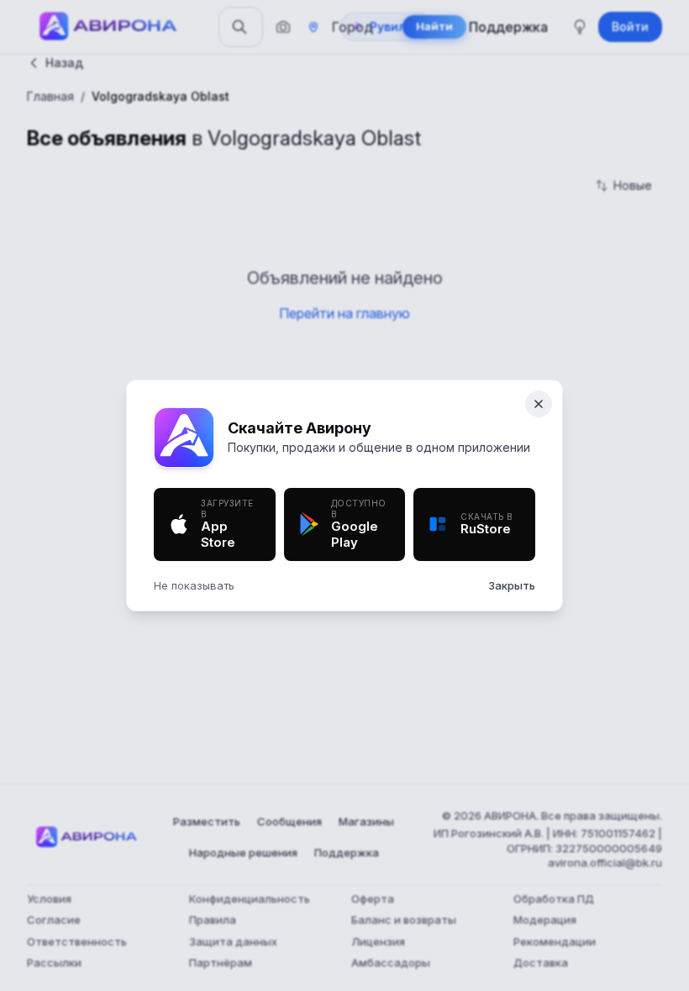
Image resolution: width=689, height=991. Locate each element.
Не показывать (194, 585)
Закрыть (511, 585)
